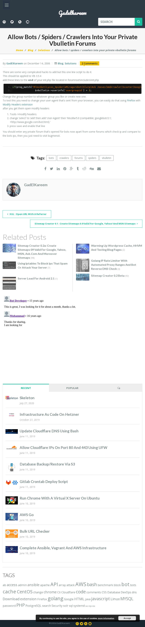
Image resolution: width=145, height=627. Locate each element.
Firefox (131, 100)
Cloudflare (68, 592)
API (54, 584)
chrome (50, 592)
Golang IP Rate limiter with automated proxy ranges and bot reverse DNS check (113, 264)
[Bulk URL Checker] (11, 533)
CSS (104, 592)
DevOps (126, 592)
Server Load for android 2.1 (36, 278)
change (38, 592)
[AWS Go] (11, 517)
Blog (30, 50)
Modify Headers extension (18, 104)
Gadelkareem (72, 13)
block (117, 585)
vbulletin (106, 158)
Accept (127, 618)
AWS (80, 584)
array (62, 585)
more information (106, 618)
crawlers (64, 158)
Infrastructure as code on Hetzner (49, 414)
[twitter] (51, 168)
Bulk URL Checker (35, 531)
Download (11, 598)
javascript (100, 598)
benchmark (105, 585)
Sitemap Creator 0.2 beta (107, 275)
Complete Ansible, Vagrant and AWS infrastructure (63, 548)
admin (22, 585)
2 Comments (89, 63)
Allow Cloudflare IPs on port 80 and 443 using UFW (63, 447)
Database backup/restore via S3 (47, 464)
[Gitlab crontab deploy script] (11, 482)
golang (55, 598)
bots (51, 158)
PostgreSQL (33, 606)
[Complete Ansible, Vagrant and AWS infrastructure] (11, 549)
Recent (26, 388)
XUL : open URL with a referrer (28, 214)
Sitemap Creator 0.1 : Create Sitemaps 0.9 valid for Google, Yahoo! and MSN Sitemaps (85, 223)
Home (19, 50)
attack (70, 585)
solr (65, 606)
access (12, 584)
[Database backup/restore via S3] (11, 467)
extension (28, 598)
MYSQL (126, 598)
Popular (72, 388)
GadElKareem (14, 63)
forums (78, 158)
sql (71, 606)
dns (134, 592)
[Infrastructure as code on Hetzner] (11, 415)
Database (113, 592)
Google (69, 599)
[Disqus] (72, 339)
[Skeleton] (11, 398)
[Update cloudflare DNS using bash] (11, 431)
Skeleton (27, 397)
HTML (79, 598)
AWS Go (27, 514)
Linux (115, 598)
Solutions (44, 50)
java (88, 599)
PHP (20, 605)
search (46, 606)
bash (92, 584)
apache (45, 585)
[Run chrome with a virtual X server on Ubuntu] (11, 500)
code (81, 592)
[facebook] (45, 168)
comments (93, 592)
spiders (92, 158)
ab (4, 585)
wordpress (90, 606)
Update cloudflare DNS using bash (49, 431)
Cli (59, 592)
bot (125, 584)
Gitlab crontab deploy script (44, 481)
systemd (79, 606)
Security (57, 606)
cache (9, 591)
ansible (33, 584)
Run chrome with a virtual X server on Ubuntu (60, 498)
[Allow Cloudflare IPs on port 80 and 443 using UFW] (11, 447)
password (9, 606)
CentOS (25, 592)
